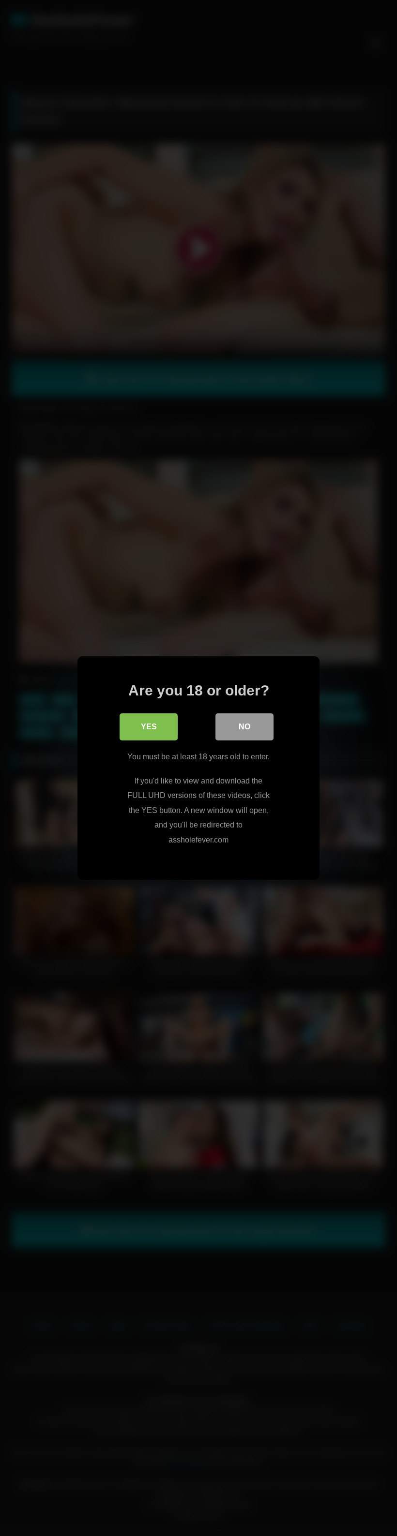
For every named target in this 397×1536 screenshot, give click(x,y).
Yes (149, 727)
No (244, 727)
